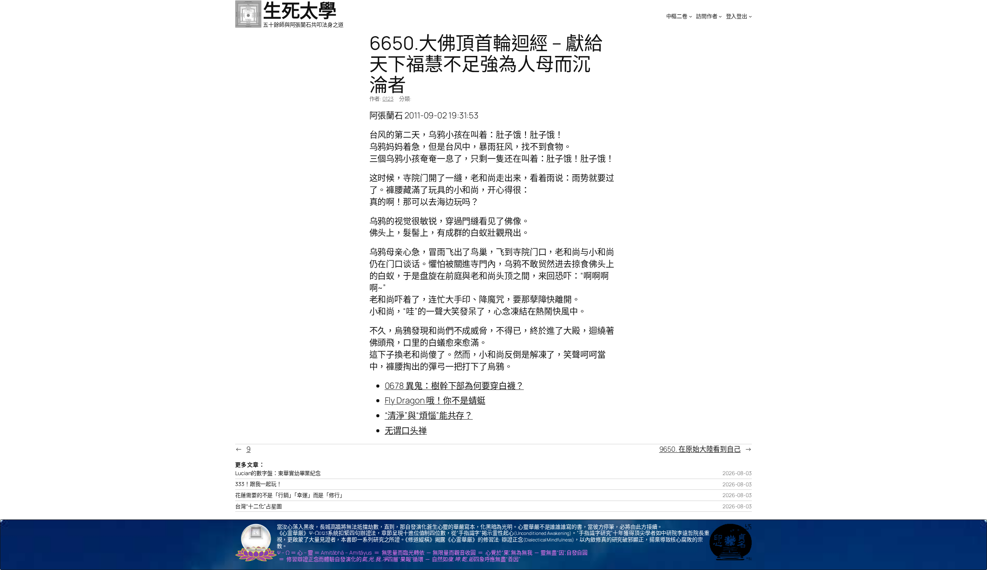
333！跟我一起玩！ (258, 484)
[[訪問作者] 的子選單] (720, 16)
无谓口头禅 (406, 430)
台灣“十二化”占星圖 (258, 506)
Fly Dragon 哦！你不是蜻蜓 (435, 400)
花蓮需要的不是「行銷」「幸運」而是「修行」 (290, 495)
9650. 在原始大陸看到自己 (700, 449)
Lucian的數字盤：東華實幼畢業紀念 (278, 473)
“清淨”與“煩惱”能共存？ (429, 415)
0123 (388, 98)
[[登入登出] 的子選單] (750, 16)
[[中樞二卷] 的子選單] (690, 16)
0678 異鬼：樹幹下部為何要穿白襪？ (454, 385)
